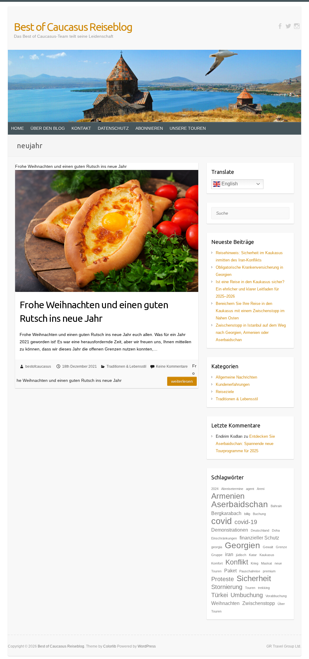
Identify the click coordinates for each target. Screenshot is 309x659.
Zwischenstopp (258, 603)
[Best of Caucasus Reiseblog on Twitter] (288, 26)
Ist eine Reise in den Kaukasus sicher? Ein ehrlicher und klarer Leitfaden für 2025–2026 (250, 289)
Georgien (242, 545)
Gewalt (268, 547)
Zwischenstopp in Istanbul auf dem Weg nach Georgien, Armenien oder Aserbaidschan (251, 332)
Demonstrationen (229, 530)
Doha (276, 530)
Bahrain (276, 506)
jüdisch (241, 555)
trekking (264, 588)
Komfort (217, 563)
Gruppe (216, 555)
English (229, 183)
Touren (250, 588)
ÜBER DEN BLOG (47, 128)
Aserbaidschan (239, 504)
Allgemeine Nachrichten (236, 377)
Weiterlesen (182, 381)
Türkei (219, 595)
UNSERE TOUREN (188, 128)
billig (247, 514)
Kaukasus (267, 555)
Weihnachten (225, 603)
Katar (253, 555)
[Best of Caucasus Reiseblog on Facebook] (280, 26)
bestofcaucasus (38, 366)
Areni (260, 489)
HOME (17, 128)
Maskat (266, 563)
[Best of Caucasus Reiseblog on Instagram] (297, 26)
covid (221, 521)
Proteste (222, 579)
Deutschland (260, 530)
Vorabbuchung (276, 596)
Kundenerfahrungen (233, 384)
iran (229, 554)
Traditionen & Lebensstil (126, 366)
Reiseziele (225, 391)
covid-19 (245, 522)
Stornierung (226, 587)
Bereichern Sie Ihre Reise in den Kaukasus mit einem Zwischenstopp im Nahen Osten (250, 310)
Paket (230, 570)
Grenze (281, 547)
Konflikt (236, 562)
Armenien (227, 496)
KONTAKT (81, 128)
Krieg (254, 563)
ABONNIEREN (149, 128)
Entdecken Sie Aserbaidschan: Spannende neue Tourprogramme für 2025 (245, 443)
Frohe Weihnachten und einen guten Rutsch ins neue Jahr (94, 311)
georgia (216, 547)
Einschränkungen (224, 538)
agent (250, 489)
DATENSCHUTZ (113, 128)
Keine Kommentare (172, 366)
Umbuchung (247, 595)
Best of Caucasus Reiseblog (73, 27)
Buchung (259, 514)
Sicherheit (254, 578)
